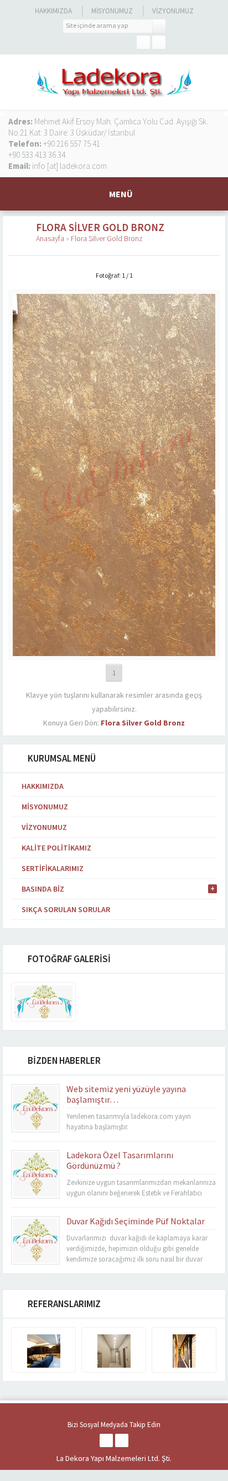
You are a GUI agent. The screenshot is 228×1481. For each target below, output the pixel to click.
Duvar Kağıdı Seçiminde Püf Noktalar (135, 1221)
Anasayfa (50, 238)
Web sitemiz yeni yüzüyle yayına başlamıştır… (126, 1094)
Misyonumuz (112, 11)
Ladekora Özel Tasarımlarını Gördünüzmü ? (119, 1160)
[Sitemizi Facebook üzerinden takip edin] (143, 42)
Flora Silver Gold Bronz (107, 238)
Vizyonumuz (173, 11)
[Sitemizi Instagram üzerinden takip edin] (158, 42)
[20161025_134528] (114, 651)
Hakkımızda (53, 11)
